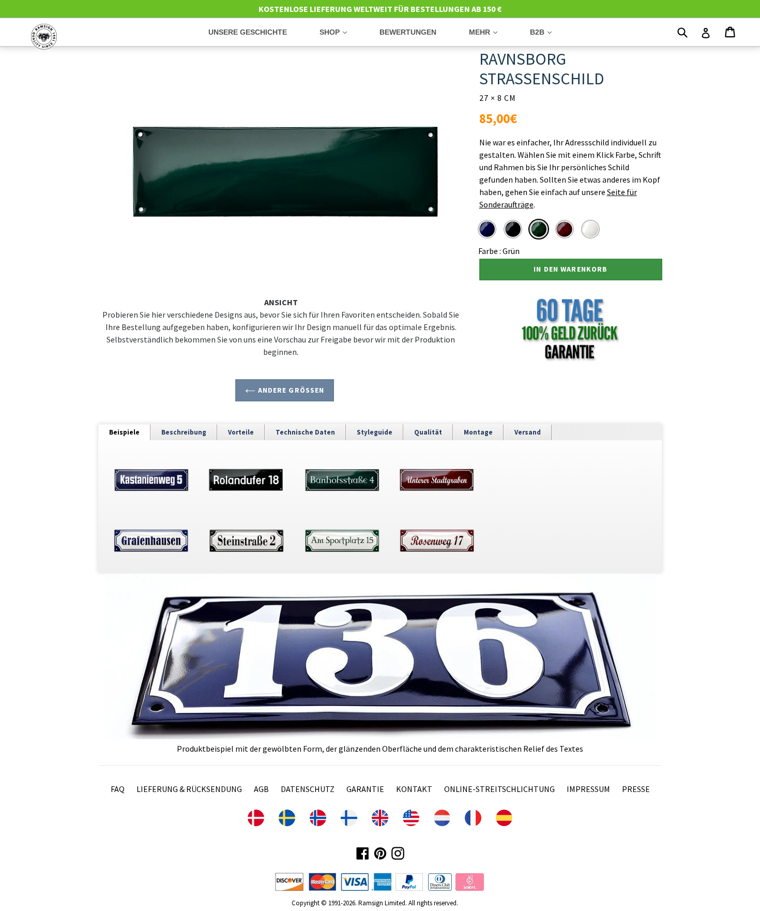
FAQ (118, 789)
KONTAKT (414, 789)
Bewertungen (407, 32)
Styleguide (374, 432)
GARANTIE (365, 789)
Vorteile (241, 432)
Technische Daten (305, 432)
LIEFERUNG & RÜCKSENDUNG (189, 789)
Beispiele (124, 432)
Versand (527, 432)
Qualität (428, 432)
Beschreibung (183, 432)
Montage (478, 432)
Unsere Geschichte (247, 32)
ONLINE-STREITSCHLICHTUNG (499, 789)
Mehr (491, 31)
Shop (341, 31)
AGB (261, 789)
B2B (548, 31)
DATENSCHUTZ (308, 789)
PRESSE (636, 789)
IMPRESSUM (588, 789)
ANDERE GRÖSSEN (289, 390)
